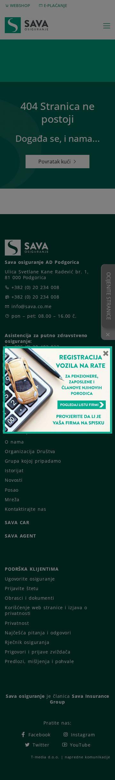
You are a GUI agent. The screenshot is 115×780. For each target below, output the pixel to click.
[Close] (106, 353)
